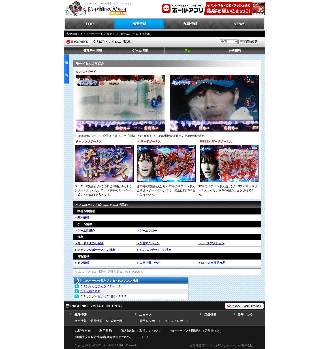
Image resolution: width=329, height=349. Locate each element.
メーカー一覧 (95, 34)
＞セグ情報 (82, 262)
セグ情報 (80, 321)
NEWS (240, 24)
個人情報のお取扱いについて (141, 330)
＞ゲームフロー (147, 230)
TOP (89, 24)
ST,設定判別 (114, 321)
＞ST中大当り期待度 (211, 262)
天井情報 (96, 321)
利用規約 (105, 330)
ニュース (145, 314)
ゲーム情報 (140, 50)
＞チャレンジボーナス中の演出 (95, 249)
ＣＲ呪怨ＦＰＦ (90, 291)
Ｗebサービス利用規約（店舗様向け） (196, 330)
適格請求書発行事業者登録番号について (103, 337)
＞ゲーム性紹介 (85, 230)
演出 (187, 50)
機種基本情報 (92, 50)
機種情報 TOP (74, 34)
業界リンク (245, 314)
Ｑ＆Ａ (144, 337)
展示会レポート (150, 321)
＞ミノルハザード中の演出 (154, 249)
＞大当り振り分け (148, 262)
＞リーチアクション (211, 243)
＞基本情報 (82, 217)
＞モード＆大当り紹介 (89, 243)
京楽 (109, 34)
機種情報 (139, 24)
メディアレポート (177, 321)
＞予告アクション (148, 243)
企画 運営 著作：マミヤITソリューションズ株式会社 (221, 345)
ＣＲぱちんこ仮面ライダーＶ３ (100, 286)
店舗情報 (189, 24)
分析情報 (235, 50)
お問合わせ (83, 330)
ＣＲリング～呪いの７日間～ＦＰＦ (103, 296)
